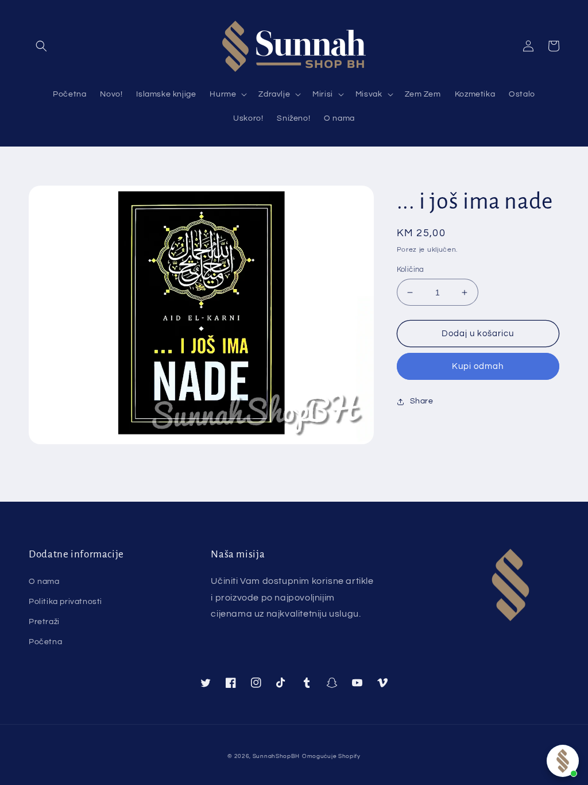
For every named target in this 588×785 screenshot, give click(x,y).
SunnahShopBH (276, 756)
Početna (45, 642)
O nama (44, 582)
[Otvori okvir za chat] (563, 761)
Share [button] (422, 401)
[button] (41, 46)
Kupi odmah (478, 366)
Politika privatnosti (65, 602)
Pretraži (44, 622)
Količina (410, 269)
